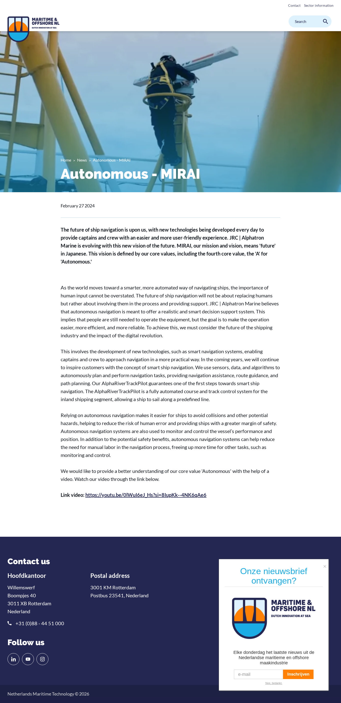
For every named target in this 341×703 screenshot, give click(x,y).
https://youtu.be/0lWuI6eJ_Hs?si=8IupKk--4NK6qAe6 (145, 495)
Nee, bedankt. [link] (273, 683)
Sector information (319, 5)
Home (66, 160)
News (82, 160)
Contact (294, 5)
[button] (326, 564)
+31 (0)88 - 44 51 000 (39, 623)
